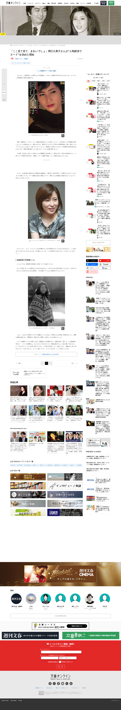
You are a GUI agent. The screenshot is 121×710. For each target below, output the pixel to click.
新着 (25, 3)
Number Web (5, 700)
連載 (48, 3)
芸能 (25, 63)
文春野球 (89, 3)
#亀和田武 (57, 465)
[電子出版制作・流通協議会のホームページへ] (41, 693)
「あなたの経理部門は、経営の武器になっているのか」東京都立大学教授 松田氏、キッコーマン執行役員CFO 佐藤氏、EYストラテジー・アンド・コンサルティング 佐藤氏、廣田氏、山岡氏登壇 (74, 449)
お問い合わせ (49, 687)
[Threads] (58, 683)
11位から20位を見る (98, 242)
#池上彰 (13, 465)
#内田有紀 (49, 465)
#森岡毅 (79, 465)
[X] (54, 683)
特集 (43, 3)
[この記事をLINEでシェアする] (4, 87)
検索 (97, 3)
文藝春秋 (60, 3)
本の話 (20, 700)
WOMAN (66, 3)
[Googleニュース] (62, 683)
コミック (82, 3)
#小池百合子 (65, 465)
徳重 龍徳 (100, 136)
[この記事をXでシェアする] (4, 72)
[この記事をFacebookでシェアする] (4, 76)
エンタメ (16, 45)
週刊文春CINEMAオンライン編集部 (102, 206)
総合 (102, 77)
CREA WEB (13, 700)
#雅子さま (35, 465)
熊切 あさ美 (101, 121)
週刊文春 (53, 3)
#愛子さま (42, 465)
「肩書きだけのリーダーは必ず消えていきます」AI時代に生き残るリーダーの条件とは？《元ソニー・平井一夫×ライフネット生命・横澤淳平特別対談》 (18, 447)
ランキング (30, 3)
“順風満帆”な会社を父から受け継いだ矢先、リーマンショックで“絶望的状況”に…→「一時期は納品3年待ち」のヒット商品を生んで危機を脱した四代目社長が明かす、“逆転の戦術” (55, 448)
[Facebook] (50, 683)
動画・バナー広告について (62, 687)
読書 (77, 3)
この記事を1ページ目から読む (47, 71)
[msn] (66, 683)
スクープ (21, 45)
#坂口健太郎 (27, 465)
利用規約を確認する (53, 661)
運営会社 (84, 687)
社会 (28, 63)
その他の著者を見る (60, 616)
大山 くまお (101, 107)
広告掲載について (39, 687)
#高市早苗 (19, 465)
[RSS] (71, 683)
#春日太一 (72, 465)
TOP (11, 45)
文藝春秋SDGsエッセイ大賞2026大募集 (36, 445)
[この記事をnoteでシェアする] (4, 93)
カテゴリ (37, 3)
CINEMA (72, 3)
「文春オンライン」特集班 (21, 58)
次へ (73, 363)
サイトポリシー (75, 687)
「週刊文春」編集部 (102, 153)
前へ (20, 363)
